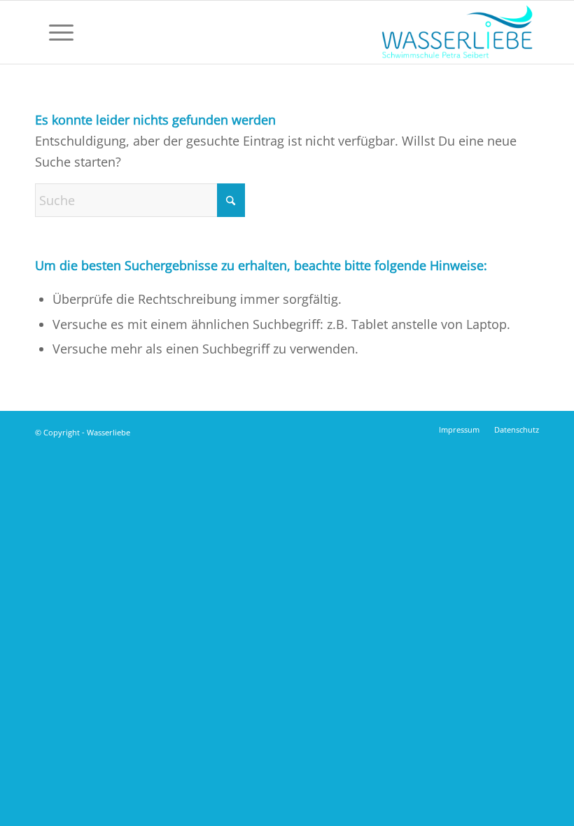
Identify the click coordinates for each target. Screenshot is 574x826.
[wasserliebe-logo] (456, 32)
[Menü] (54, 32)
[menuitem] (54, 32)
